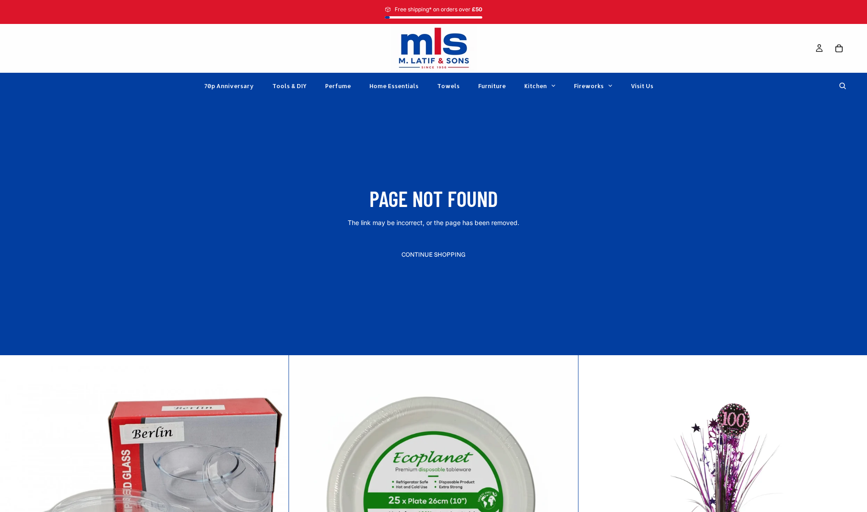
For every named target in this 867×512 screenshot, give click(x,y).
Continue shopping (433, 254)
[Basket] (839, 48)
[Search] (843, 86)
